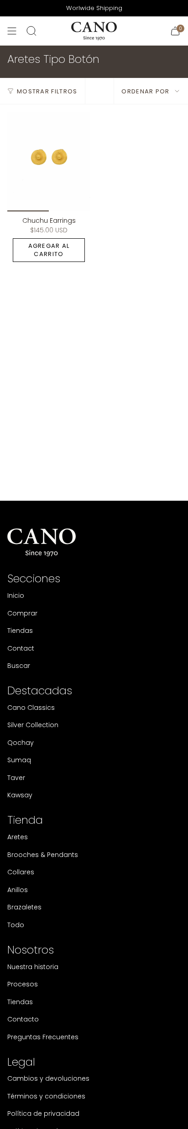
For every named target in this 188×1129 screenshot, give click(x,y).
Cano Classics (31, 707)
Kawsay (19, 795)
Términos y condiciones (46, 1096)
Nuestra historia (32, 966)
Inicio (15, 595)
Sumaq (19, 760)
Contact (20, 648)
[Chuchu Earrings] (48, 161)
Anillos (17, 889)
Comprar (22, 613)
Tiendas (20, 630)
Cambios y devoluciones (48, 1078)
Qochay (20, 742)
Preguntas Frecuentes (42, 1037)
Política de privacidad (43, 1113)
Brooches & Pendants (42, 854)
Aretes (17, 837)
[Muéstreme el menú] (12, 31)
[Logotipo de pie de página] (41, 542)
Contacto (23, 1019)
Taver (16, 777)
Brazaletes (24, 907)
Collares (20, 872)
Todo (15, 924)
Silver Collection (32, 724)
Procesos (22, 984)
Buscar (18, 665)
